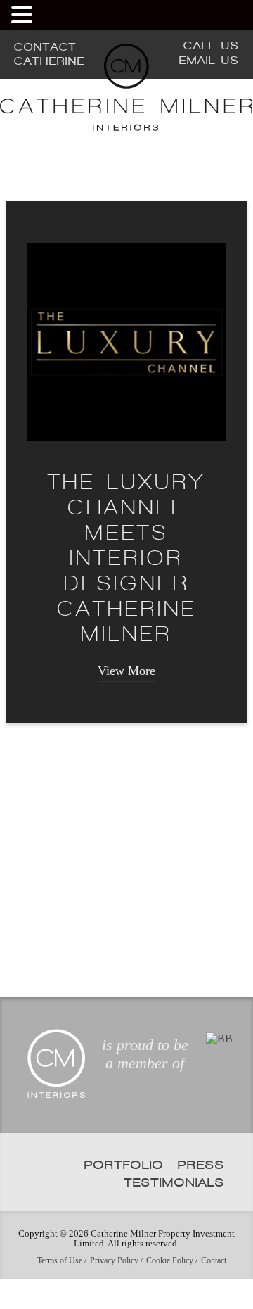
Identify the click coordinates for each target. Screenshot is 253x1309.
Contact (213, 1300)
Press (201, 1204)
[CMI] (126, 127)
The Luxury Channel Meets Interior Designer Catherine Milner (127, 597)
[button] (24, 15)
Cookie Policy (169, 1300)
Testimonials (174, 1222)
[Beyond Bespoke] (219, 1078)
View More (126, 710)
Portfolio (124, 1204)
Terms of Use (59, 1300)
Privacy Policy (114, 1300)
